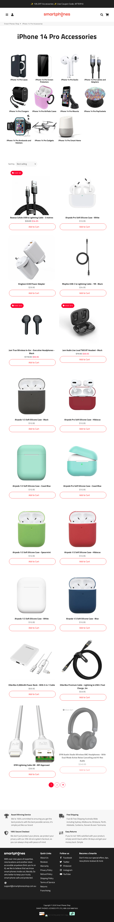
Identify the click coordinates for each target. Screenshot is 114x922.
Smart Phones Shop (11, 24)
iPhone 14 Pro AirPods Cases (44, 111)
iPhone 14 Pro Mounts (69, 111)
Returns (43, 886)
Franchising (45, 890)
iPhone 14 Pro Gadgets (44, 140)
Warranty (44, 865)
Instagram (67, 870)
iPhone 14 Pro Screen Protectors (44, 80)
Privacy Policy (46, 870)
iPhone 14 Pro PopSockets (95, 111)
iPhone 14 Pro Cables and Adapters (95, 80)
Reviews (44, 861)
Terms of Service (47, 882)
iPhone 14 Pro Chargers (19, 111)
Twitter (66, 861)
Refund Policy (46, 874)
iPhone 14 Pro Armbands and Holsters (19, 141)
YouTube (67, 874)
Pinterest (67, 865)
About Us (44, 857)
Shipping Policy (46, 878)
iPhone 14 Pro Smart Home (69, 140)
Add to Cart (34, 226)
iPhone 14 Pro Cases (19, 79)
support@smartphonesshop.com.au (20, 886)
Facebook (67, 857)
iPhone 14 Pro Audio (69, 79)
